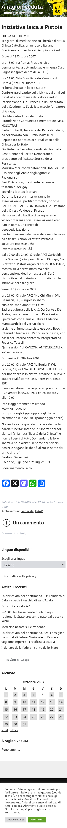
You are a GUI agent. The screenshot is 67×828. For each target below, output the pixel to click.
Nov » (14, 730)
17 (24, 709)
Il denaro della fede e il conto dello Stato (29, 648)
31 (24, 724)
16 (15, 709)
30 (15, 724)
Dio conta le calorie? (15, 606)
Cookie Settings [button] (15, 819)
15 (6, 709)
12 (42, 702)
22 (6, 717)
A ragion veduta (22, 7)
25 (33, 717)
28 (61, 717)
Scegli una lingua (13, 559)
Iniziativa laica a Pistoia (32, 27)
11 (33, 702)
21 (61, 709)
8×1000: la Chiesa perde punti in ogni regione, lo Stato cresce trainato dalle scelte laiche (32, 616)
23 (15, 717)
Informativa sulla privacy (18, 576)
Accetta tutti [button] (37, 819)
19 (42, 709)
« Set (4, 730)
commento (28, 523)
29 (6, 724)
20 (51, 709)
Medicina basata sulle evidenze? (24, 627)
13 (51, 702)
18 (33, 709)
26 (42, 717)
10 (24, 702)
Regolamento (10, 749)
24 (24, 717)
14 (61, 702)
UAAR (39, 511)
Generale (27, 511)
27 (51, 717)
